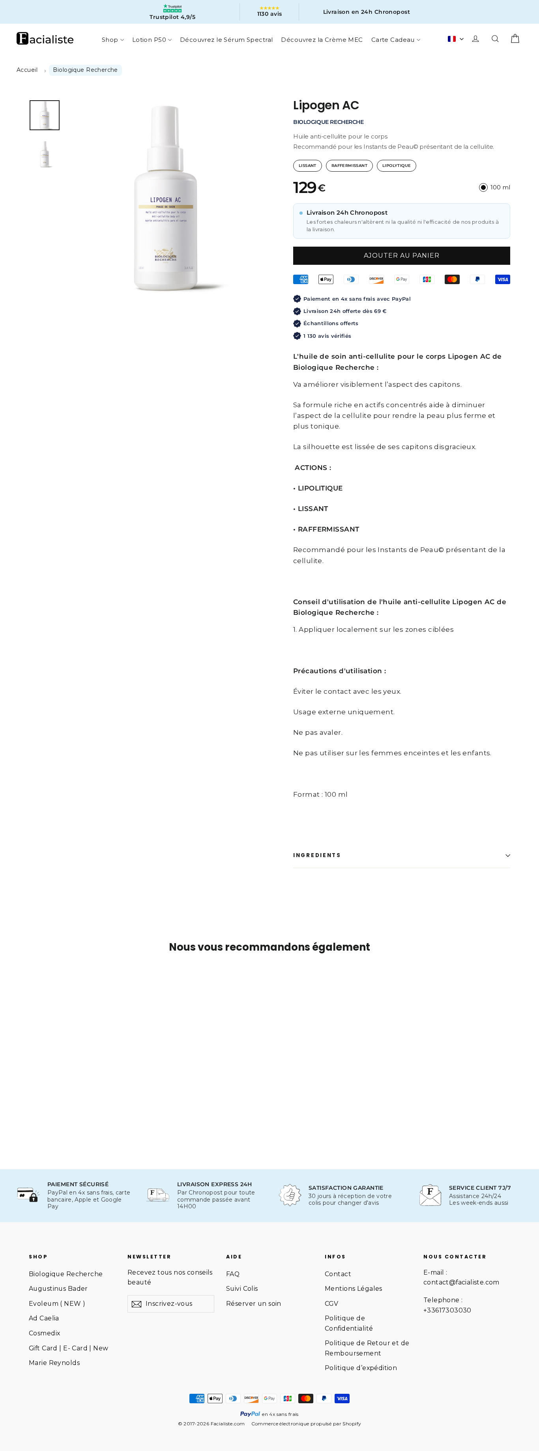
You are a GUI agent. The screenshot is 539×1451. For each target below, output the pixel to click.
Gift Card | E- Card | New (69, 1348)
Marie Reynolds (54, 1363)
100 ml (500, 187)
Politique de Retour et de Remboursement (367, 1348)
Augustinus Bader (58, 1288)
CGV (331, 1303)
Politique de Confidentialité (349, 1323)
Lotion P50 (149, 39)
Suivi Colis (242, 1288)
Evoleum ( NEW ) (57, 1303)
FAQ (233, 1274)
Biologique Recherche (66, 1274)
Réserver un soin (253, 1303)
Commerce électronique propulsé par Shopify (306, 1424)
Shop (110, 39)
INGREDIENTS (317, 855)
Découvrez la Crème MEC (322, 39)
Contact (338, 1274)
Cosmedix (44, 1333)
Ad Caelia (44, 1318)
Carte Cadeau (393, 39)
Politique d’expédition (361, 1368)
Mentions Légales (353, 1288)
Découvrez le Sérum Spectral (226, 39)
